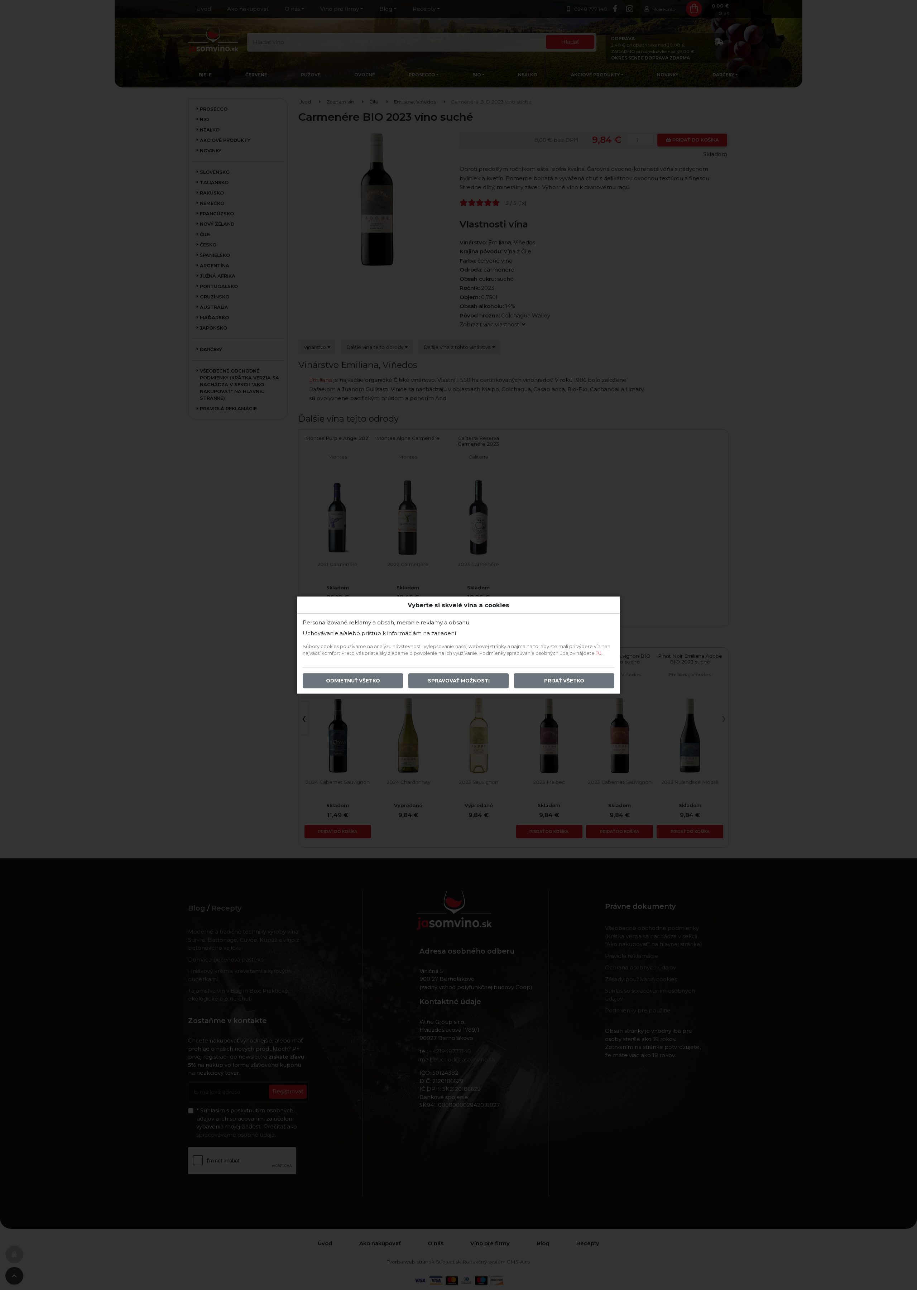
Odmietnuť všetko (353, 681)
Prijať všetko (564, 681)
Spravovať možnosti (459, 681)
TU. (599, 653)
